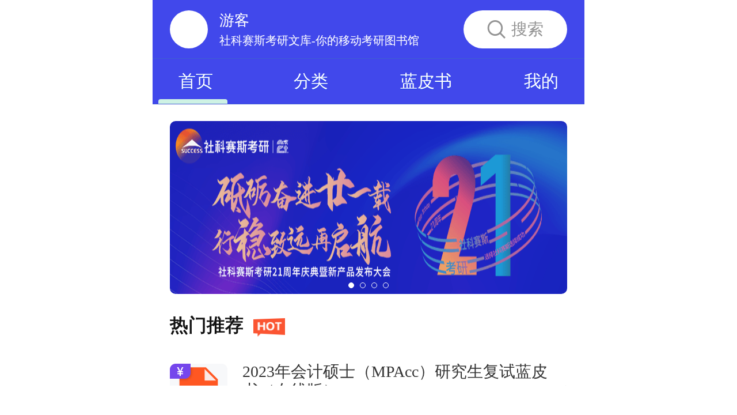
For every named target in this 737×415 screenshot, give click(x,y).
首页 (195, 80)
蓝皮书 (426, 80)
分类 (311, 80)
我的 (541, 80)
